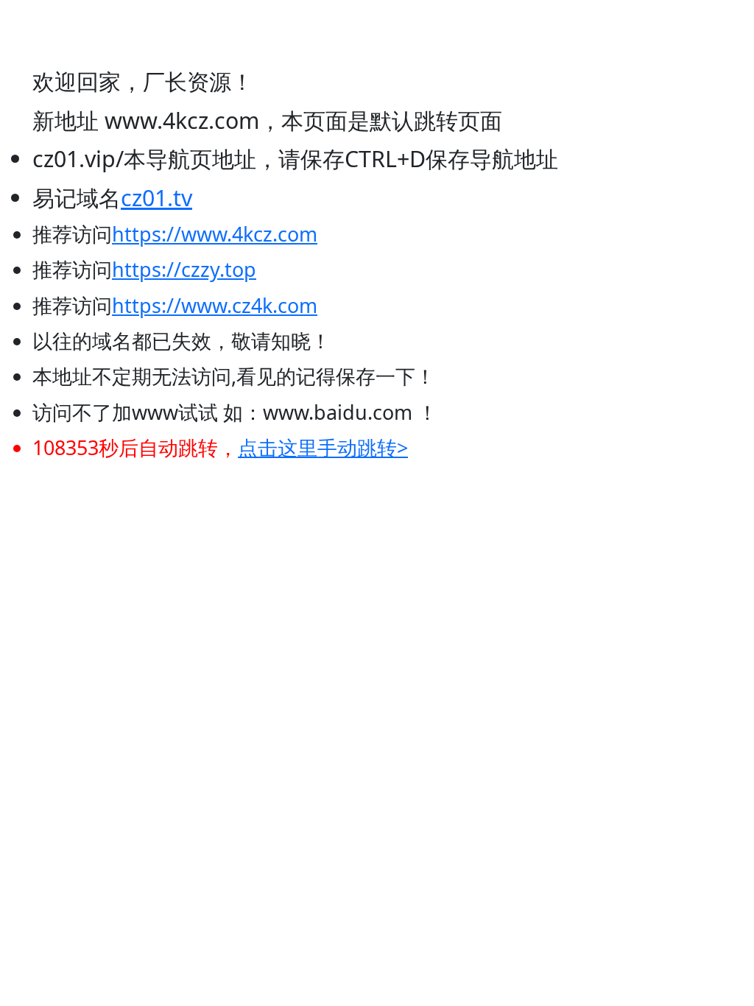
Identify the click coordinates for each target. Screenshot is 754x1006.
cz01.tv (156, 197)
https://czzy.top (184, 269)
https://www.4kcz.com (214, 233)
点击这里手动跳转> (323, 447)
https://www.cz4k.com (214, 305)
